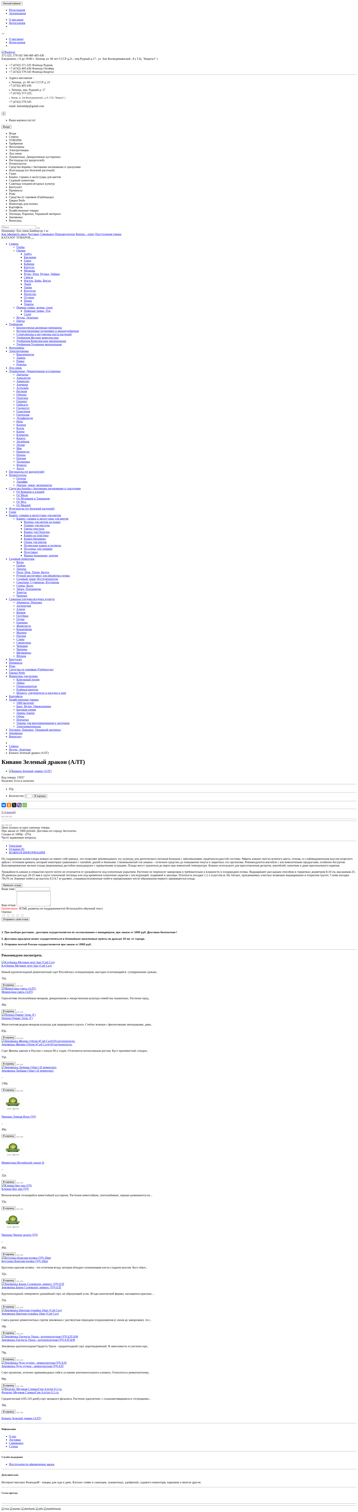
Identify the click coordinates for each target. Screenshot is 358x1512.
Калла (20, 428)
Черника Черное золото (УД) (19, 1234)
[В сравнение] (10, 816)
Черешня (22, 646)
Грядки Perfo (17, 672)
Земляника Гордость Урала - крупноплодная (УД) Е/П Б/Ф (38, 1339)
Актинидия (23, 605)
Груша (20, 619)
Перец (28, 300)
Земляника (16, 733)
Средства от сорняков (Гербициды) (31, 669)
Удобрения (16, 324)
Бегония (21, 391)
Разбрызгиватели (27, 689)
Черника (21, 649)
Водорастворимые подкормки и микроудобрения (47, 331)
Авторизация (17, 13)
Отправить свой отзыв (15, 919)
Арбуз (28, 253)
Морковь (29, 270)
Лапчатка (22, 374)
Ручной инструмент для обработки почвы (43, 575)
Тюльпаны (23, 461)
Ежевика (22, 622)
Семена (13, 243)
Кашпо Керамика (35, 538)
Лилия (20, 444)
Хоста (20, 468)
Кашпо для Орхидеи (37, 532)
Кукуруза (30, 290)
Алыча (20, 609)
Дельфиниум (24, 418)
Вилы (20, 562)
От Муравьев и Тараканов (33, 498)
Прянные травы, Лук (37, 310)
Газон (12, 511)
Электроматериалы (28, 726)
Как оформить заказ (14, 234)
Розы (12, 666)
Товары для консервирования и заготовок (43, 723)
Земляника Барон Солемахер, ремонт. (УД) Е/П (31, 1287)
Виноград (15, 736)
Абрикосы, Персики (29, 602)
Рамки (20, 361)
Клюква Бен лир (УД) (15, 1188)
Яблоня (21, 656)
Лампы (20, 357)
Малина (21, 632)
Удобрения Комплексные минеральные (41, 341)
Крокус (21, 438)
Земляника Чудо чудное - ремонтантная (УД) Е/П (32, 1366)
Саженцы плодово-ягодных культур (32, 599)
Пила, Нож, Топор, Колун (32, 572)
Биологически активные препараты (39, 327)
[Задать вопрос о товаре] (2, 816)
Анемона (22, 384)
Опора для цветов (35, 542)
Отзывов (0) (16, 849)
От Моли (22, 495)
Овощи (21, 250)
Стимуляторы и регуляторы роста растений (44, 334)
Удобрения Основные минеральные (39, 344)
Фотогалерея (17, 23)
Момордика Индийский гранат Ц (22, 1162)
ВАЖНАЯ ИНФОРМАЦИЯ (27, 852)
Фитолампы (16, 347)
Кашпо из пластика (36, 535)
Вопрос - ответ (85, 234)
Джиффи (22, 481)
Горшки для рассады (37, 525)
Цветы (20, 320)
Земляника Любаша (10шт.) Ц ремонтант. (27, 1070)
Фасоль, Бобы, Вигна (37, 280)
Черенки (21, 595)
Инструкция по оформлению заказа (31, 1464)
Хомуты (21, 592)
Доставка (33, 234)
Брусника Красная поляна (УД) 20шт (24, 1261)
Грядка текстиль (34, 528)
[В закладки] (6, 816)
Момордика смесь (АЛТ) (17, 991)
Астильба (22, 387)
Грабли (20, 565)
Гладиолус (23, 408)
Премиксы (15, 662)
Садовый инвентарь (21, 558)
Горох (27, 260)
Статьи (13, 1446)
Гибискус (22, 404)
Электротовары (19, 351)
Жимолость (23, 625)
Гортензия (22, 414)
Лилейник (22, 441)
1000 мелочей (25, 703)
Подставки (31, 552)
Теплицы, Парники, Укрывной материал (35, 729)
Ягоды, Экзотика (27, 317)
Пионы (21, 455)
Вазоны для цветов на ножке (42, 522)
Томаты (29, 304)
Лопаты (21, 568)
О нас (12, 1436)
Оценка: (6, 911)
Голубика (22, 615)
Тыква (28, 287)
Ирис (19, 421)
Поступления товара (108, 234)
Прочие (21, 458)
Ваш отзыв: (8, 905)
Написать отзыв (12, 885)
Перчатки (22, 719)
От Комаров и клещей (30, 491)
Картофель (16, 696)
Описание (15, 845)
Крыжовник (24, 629)
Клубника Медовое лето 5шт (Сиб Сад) (26, 965)
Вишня (20, 612)
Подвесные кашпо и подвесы (42, 545)
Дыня (27, 284)
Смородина (23, 642)
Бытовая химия (26, 709)
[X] (14, 805)
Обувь (20, 716)
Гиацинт (21, 401)
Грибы (20, 247)
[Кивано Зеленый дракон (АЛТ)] (30, 771)
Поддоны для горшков (38, 548)
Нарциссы (22, 451)
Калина (21, 424)
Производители (65, 234)
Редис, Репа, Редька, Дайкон (42, 274)
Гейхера (21, 394)
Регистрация (17, 10)
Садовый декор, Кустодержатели (37, 579)
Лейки (20, 682)
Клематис (22, 434)
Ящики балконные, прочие (41, 555)
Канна (20, 431)
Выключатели (25, 354)
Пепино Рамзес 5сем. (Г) (17, 1018)
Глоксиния (23, 411)
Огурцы (29, 297)
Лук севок (15, 367)
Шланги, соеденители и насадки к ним (41, 692)
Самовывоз (47, 234)
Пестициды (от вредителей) (26, 471)
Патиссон (30, 294)
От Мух (21, 501)
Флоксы (21, 465)
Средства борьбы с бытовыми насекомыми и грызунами (45, 488)
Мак (19, 448)
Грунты (21, 478)
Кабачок (29, 263)
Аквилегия (23, 377)
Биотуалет (15, 659)
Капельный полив (28, 679)
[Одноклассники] (9, 805)
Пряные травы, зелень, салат (34, 307)
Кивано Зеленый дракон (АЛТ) (21, 1418)
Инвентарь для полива (23, 676)
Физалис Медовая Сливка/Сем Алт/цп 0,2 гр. (30, 1392)
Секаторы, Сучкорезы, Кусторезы (37, 582)
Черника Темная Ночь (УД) (18, 1116)
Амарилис (22, 381)
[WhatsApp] (24, 805)
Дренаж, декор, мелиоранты (34, 485)
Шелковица (23, 652)
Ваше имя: (8, 889)
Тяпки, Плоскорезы (28, 589)
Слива (20, 639)
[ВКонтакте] (3, 805)
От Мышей (23, 505)
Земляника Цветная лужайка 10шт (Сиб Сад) (30, 1313)
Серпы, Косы (24, 585)
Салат (27, 314)
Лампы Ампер (25, 713)
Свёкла (28, 277)
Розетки (21, 364)
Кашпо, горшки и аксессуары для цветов (35, 515)
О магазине (16, 19)
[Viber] (19, 805)
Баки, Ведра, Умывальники (33, 706)
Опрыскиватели (26, 686)
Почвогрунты (17, 475)
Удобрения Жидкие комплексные (37, 337)
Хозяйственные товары (24, 699)
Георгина (22, 398)
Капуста (29, 267)
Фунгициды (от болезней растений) (32, 508)
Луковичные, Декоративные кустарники (35, 371)
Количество (16, 795)
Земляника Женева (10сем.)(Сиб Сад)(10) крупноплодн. (36, 1044)
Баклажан (30, 257)
